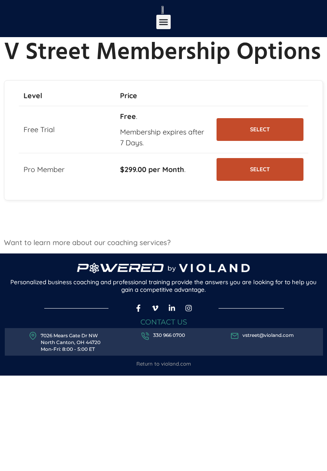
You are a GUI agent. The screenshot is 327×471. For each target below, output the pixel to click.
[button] (163, 22)
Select (260, 129)
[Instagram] (188, 308)
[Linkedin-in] (172, 308)
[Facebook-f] (138, 308)
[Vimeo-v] (155, 308)
